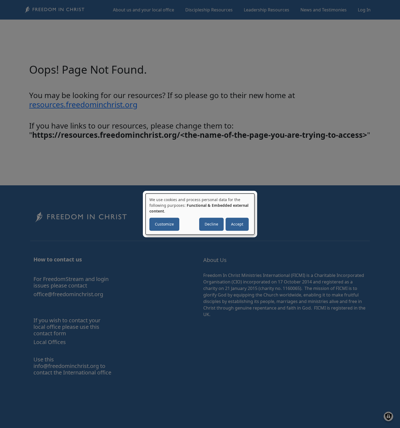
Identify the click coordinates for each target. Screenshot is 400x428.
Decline (211, 224)
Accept (237, 224)
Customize (164, 224)
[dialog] (200, 214)
